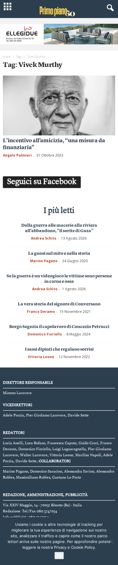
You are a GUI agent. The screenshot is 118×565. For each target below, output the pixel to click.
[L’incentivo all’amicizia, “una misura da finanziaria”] (59, 105)
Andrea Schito (43, 238)
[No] (111, 541)
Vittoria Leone (41, 356)
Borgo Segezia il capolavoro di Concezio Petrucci (59, 327)
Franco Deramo (41, 311)
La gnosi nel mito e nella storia (59, 254)
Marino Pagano (44, 260)
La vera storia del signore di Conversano (59, 304)
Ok (59, 555)
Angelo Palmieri (17, 155)
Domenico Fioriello (44, 334)
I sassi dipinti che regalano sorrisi (59, 349)
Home (7, 57)
